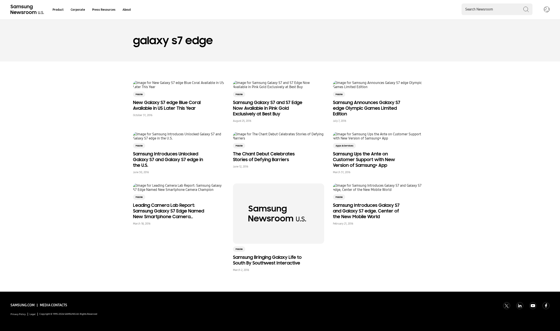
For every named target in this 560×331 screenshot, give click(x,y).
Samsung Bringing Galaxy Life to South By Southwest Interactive (267, 260)
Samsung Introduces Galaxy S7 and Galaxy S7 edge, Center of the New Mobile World (366, 211)
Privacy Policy (18, 314)
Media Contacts (53, 305)
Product (58, 10)
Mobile (139, 94)
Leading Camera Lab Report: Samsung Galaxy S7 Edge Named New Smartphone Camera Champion (168, 211)
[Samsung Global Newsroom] (547, 10)
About (126, 10)
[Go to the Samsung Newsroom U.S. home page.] (28, 10)
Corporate (78, 10)
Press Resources (104, 10)
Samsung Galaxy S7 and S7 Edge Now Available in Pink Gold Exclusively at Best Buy (267, 108)
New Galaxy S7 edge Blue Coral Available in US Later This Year (167, 105)
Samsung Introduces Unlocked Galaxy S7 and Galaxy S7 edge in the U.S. (168, 159)
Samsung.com (22, 305)
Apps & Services (344, 145)
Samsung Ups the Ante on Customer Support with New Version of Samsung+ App (364, 159)
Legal (33, 314)
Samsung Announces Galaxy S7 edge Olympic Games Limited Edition (366, 108)
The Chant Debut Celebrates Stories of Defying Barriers (264, 156)
